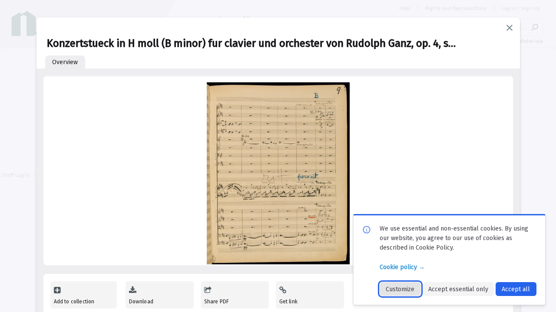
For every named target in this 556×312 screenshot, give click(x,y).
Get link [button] (288, 302)
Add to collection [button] (74, 302)
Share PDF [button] (216, 302)
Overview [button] (65, 62)
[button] (509, 28)
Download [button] (141, 302)
